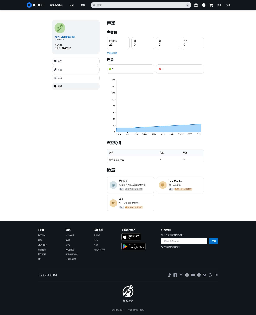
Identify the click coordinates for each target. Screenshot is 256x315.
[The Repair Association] (216, 275)
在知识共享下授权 (136, 309)
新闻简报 (42, 254)
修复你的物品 (56, 5)
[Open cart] (211, 5)
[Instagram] (187, 275)
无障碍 (97, 235)
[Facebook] (175, 275)
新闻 (68, 240)
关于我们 (42, 235)
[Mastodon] (199, 275)
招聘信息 (42, 249)
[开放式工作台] (196, 5)
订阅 (214, 241)
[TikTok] (169, 275)
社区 (72, 5)
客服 (40, 240)
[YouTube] (193, 275)
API (39, 259)
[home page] (35, 5)
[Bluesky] (204, 275)
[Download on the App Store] (131, 236)
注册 (219, 5)
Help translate (45, 275)
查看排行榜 (112, 53)
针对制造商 (71, 259)
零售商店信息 (72, 254)
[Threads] (210, 275)
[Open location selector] (204, 5)
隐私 (96, 240)
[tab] (76, 61)
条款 (96, 244)
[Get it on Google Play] (133, 246)
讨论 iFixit (42, 244)
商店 (83, 5)
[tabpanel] (155, 115)
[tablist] (76, 74)
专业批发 (70, 249)
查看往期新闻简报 (172, 246)
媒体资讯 (70, 235)
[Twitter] (181, 275)
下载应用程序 (128, 229)
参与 (68, 244)
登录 (228, 5)
